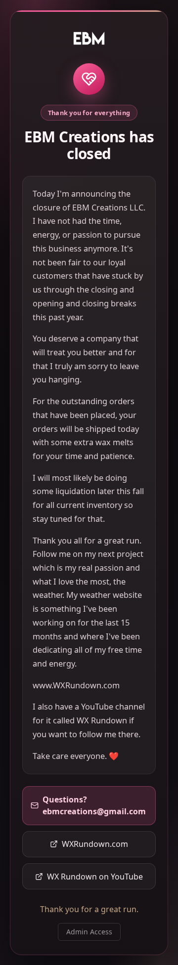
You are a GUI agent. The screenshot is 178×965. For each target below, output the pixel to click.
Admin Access (89, 931)
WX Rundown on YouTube (95, 876)
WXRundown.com (95, 844)
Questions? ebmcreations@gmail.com (94, 805)
